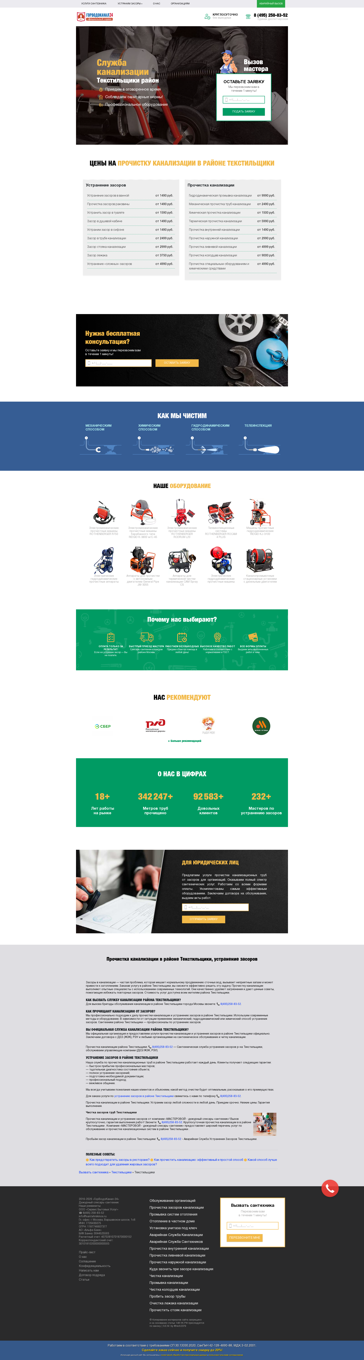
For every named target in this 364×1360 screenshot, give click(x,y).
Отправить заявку (204, 919)
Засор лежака (97, 255)
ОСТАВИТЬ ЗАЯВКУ (177, 363)
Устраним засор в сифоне (105, 230)
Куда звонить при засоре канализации (181, 1269)
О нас (156, 4)
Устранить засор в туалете (105, 213)
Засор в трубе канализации (106, 238)
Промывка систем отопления (173, 1214)
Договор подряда (92, 1275)
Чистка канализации (166, 1276)
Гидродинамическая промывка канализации (220, 195)
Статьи (84, 1280)
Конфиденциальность (95, 1266)
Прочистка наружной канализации (213, 238)
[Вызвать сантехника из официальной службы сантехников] (95, 17)
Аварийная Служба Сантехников (176, 1242)
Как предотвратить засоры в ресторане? (119, 1160)
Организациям (180, 4)
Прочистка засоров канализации (177, 1207)
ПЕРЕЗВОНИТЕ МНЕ (244, 1238)
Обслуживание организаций (172, 1201)
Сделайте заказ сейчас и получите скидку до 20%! (182, 1350)
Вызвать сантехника (93, 1172)
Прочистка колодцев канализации (213, 255)
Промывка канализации (169, 1283)
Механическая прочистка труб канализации (220, 204)
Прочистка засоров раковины (108, 204)
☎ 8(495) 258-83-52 (91, 1213)
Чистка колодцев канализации (175, 1289)
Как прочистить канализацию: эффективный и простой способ (198, 1160)
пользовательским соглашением (226, 1355)
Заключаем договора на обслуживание (236, 893)
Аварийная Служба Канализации (176, 1235)
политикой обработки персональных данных (184, 1355)
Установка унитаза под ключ (173, 1228)
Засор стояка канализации (106, 247)
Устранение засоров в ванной (108, 195)
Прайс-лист (87, 1252)
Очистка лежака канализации (174, 1303)
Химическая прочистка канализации (214, 213)
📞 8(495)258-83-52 (229, 1004)
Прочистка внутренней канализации (214, 230)
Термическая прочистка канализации (215, 221)
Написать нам (89, 1270)
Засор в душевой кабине (104, 221)
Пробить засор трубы (167, 1296)
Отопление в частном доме (172, 1221)
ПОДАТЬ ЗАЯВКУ (243, 112)
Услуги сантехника (93, 4)
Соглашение (87, 1261)
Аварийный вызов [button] (271, 4)
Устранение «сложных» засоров (109, 264)
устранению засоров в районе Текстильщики (144, 1096)
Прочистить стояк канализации (176, 1310)
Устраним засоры (129, 4)
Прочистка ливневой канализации (213, 247)
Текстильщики (121, 1172)
